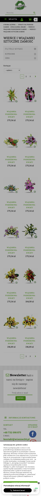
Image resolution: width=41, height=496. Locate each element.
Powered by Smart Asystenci (20, 495)
